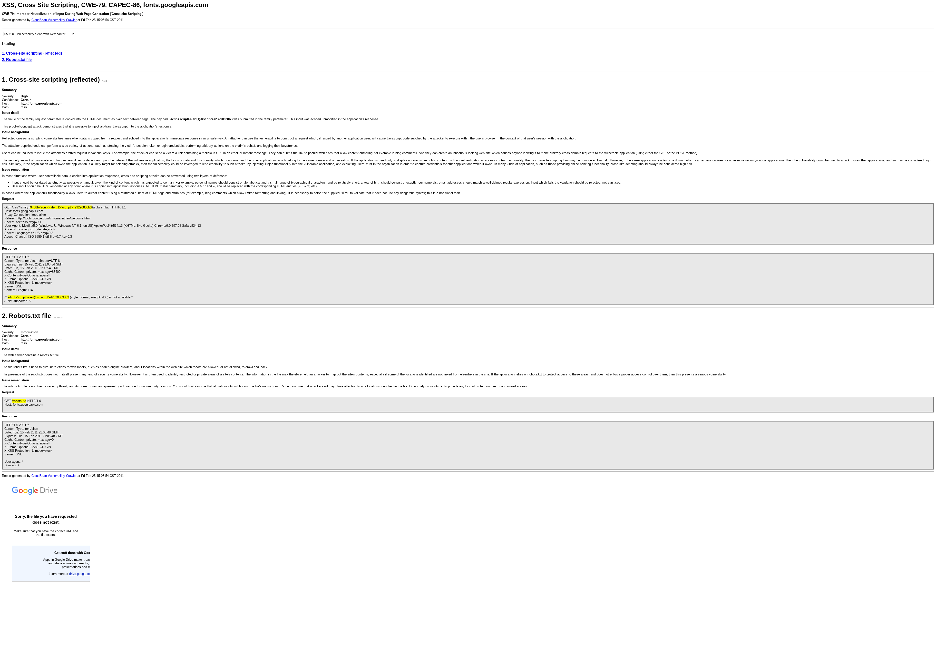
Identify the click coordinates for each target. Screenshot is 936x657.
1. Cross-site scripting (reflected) (32, 53)
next (104, 80)
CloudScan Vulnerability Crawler (54, 20)
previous (57, 317)
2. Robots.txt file (17, 60)
